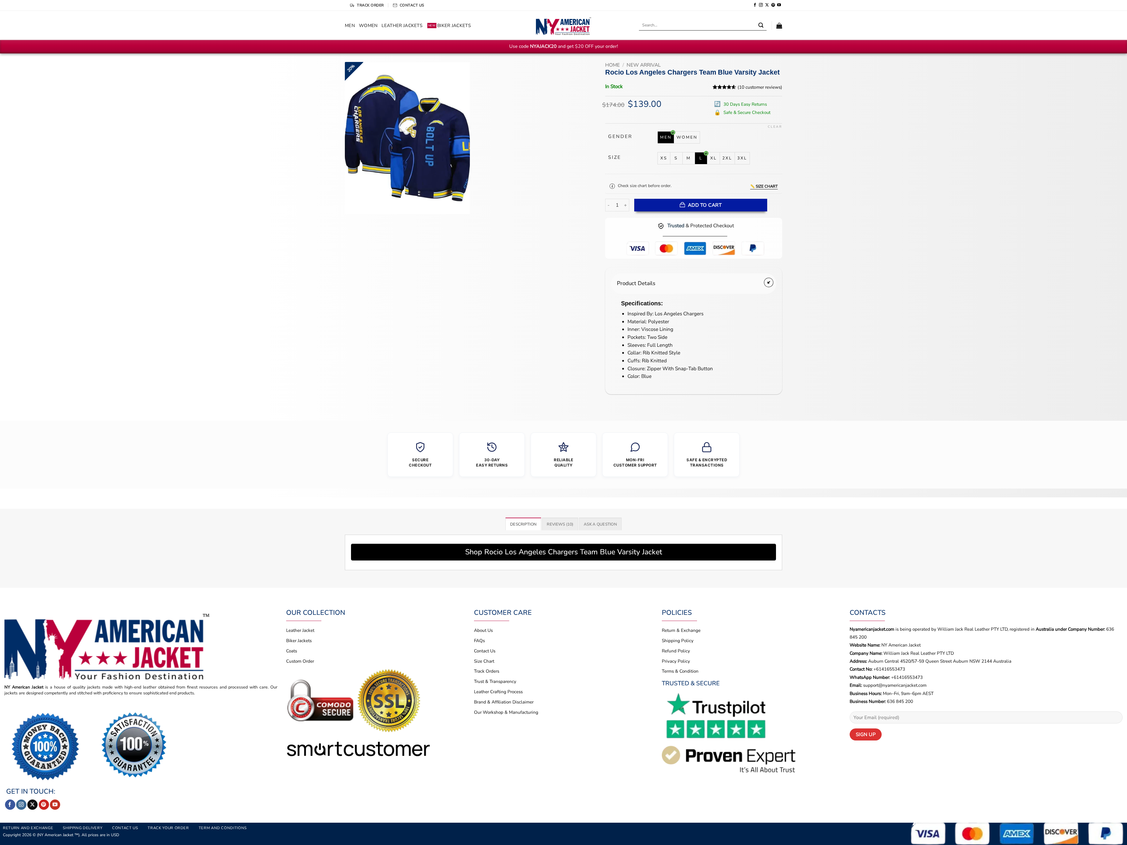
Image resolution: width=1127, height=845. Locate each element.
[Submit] (761, 25)
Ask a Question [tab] (600, 524)
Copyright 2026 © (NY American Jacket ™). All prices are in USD (61, 835)
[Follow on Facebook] (755, 5)
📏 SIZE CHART (764, 186)
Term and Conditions (223, 828)
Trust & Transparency (495, 681)
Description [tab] (523, 524)
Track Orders (486, 671)
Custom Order (300, 661)
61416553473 (908, 677)
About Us (483, 630)
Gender (620, 136)
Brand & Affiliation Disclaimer (504, 702)
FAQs (479, 641)
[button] (779, 25)
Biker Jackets (449, 25)
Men (350, 25)
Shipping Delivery (82, 828)
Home (612, 65)
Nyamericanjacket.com (872, 629)
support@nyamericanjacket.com (895, 685)
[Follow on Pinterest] (773, 5)
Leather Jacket (300, 630)
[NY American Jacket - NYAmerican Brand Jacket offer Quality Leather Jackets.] (563, 25)
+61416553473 (889, 669)
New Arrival (644, 65)
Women (368, 25)
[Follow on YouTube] (779, 5)
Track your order (168, 828)
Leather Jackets (402, 25)
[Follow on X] (767, 5)
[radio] (666, 137)
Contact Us (484, 651)
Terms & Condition (680, 671)
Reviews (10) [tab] (560, 524)
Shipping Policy (678, 641)
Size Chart (484, 661)
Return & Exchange (681, 630)
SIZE (614, 157)
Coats (291, 651)
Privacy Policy (676, 661)
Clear (775, 127)
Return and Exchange (28, 828)
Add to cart (705, 205)
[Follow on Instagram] (761, 5)
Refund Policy (676, 651)
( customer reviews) (760, 87)
